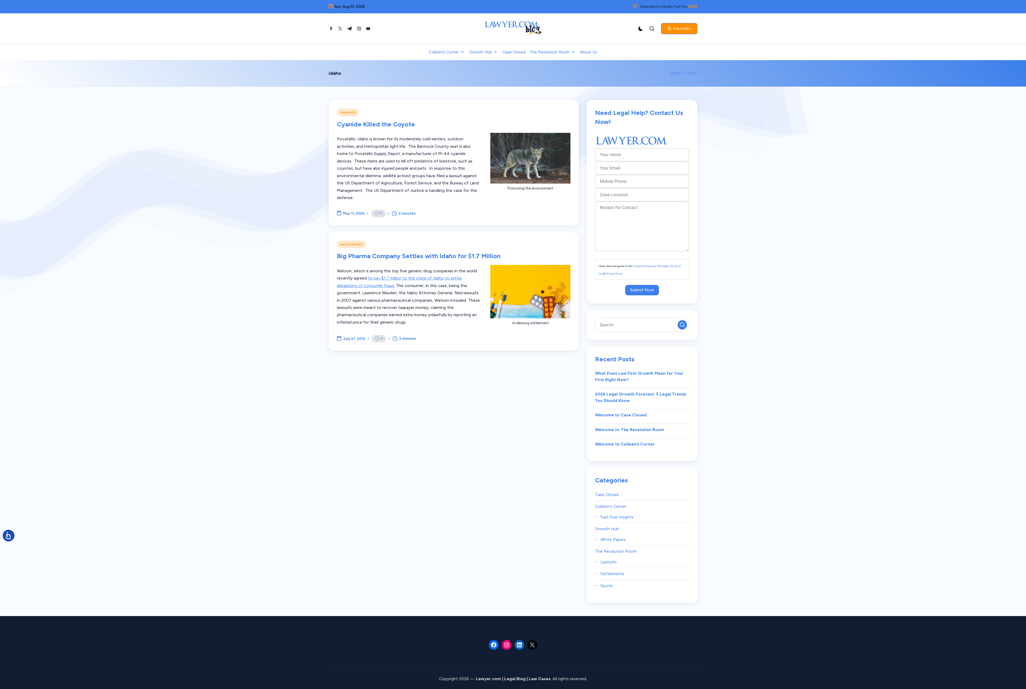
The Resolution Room (616, 551)
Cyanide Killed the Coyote (376, 124)
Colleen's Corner (610, 506)
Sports (606, 585)
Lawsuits (348, 112)
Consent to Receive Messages (651, 266)
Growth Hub (607, 528)
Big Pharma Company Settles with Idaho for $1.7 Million (418, 256)
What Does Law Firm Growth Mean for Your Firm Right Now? (639, 376)
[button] (679, 28)
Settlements (351, 244)
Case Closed (607, 494)
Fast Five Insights (617, 517)
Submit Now (642, 289)
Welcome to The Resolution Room (629, 429)
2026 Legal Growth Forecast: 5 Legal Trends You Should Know (640, 397)
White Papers (613, 539)
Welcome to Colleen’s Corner (625, 444)
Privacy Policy (614, 273)
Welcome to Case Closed (621, 414)
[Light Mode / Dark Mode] (641, 28)
